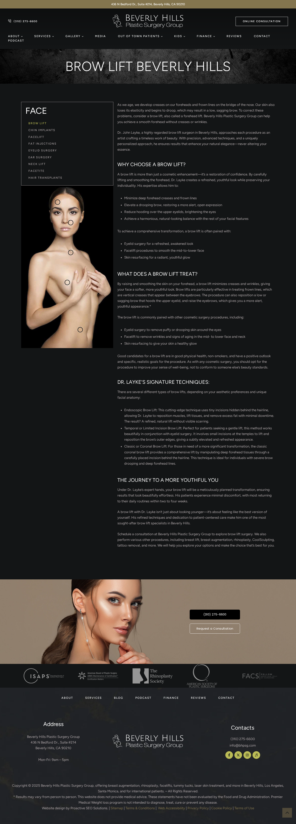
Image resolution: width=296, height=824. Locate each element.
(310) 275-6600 (243, 739)
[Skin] (70, 252)
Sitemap (117, 808)
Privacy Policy (198, 808)
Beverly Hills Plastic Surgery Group (67, 785)
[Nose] (70, 222)
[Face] (57, 202)
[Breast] (67, 282)
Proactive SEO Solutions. (89, 808)
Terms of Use (244, 808)
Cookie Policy (221, 808)
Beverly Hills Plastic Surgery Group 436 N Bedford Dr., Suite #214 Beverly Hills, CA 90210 (53, 742)
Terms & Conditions (140, 808)
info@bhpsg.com (243, 745)
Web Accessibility (171, 808)
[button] (262, 21)
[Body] (80, 329)
